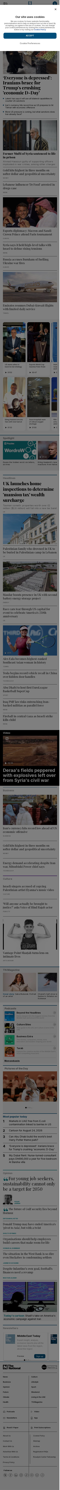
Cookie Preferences (30, 43)
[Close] (55, 9)
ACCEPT (30, 35)
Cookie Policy (40, 30)
